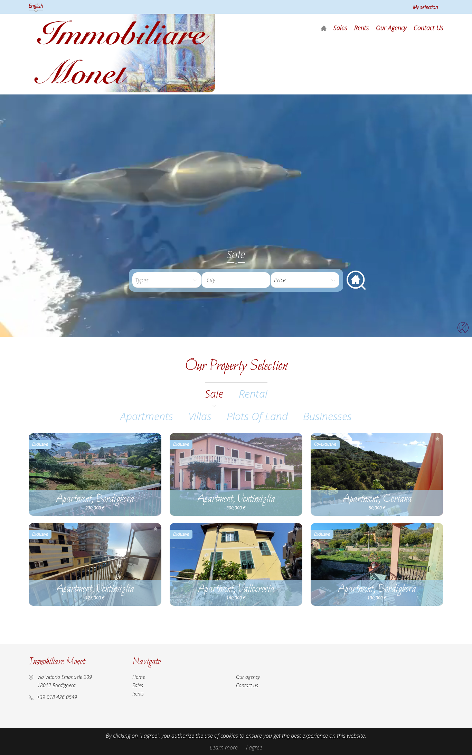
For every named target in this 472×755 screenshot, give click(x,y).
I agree (254, 747)
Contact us (428, 28)
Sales (340, 28)
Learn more (224, 747)
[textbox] (241, 280)
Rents (361, 28)
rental (253, 393)
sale (214, 393)
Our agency (391, 28)
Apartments (146, 416)
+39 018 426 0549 (57, 697)
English (36, 5)
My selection (425, 7)
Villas (199, 416)
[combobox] (235, 280)
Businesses (327, 416)
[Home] (324, 28)
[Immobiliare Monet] (122, 90)
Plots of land (257, 416)
